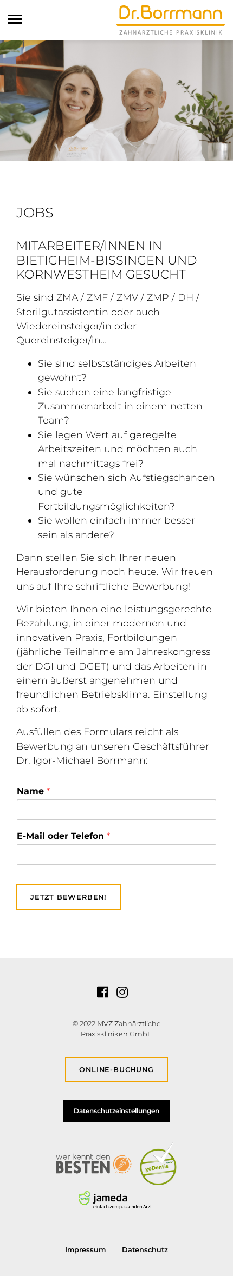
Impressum (85, 1250)
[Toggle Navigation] (18, 19)
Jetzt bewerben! (68, 897)
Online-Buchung (116, 1070)
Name (33, 791)
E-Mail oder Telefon (63, 836)
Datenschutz (145, 1250)
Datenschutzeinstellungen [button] (116, 1111)
